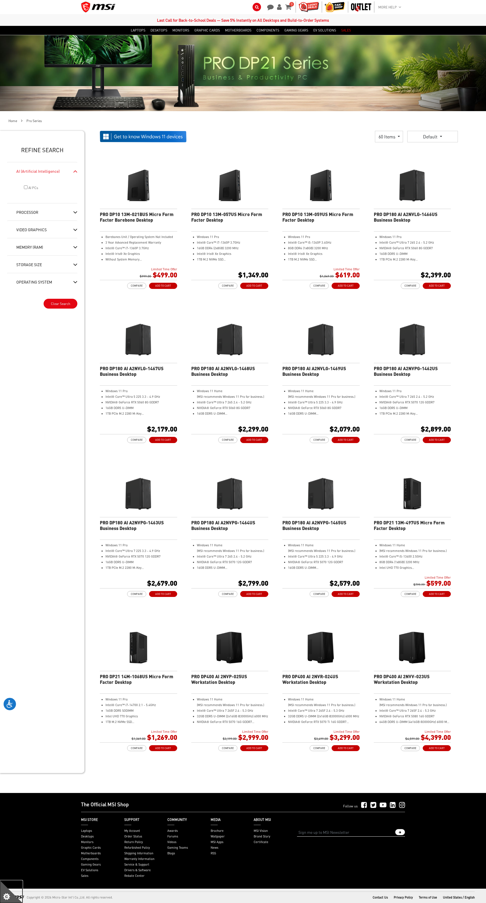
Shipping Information (138, 853)
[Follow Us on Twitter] (373, 805)
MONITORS (180, 30)
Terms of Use (428, 897)
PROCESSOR (27, 212)
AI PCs (33, 188)
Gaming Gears (91, 864)
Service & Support (136, 864)
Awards (172, 831)
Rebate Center (134, 876)
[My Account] (278, 6)
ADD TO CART (163, 285)
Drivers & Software (137, 870)
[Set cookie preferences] (11, 891)
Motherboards (91, 853)
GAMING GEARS (296, 30)
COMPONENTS (267, 30)
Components (89, 859)
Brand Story (262, 836)
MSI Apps (217, 842)
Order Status (133, 836)
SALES (346, 30)
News (214, 848)
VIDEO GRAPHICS (31, 229)
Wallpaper (218, 836)
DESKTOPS (158, 30)
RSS (213, 853)
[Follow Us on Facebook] (364, 805)
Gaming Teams (177, 848)
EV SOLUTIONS (324, 30)
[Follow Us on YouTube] (383, 805)
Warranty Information (139, 859)
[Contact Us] (268, 6)
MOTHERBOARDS (238, 30)
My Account (132, 831)
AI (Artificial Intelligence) (38, 171)
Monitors (87, 842)
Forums (172, 836)
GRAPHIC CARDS (207, 30)
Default (430, 137)
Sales (84, 876)
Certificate (261, 842)
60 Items (388, 137)
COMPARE (137, 285)
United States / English (459, 897)
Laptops (86, 831)
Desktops (87, 836)
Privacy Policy (403, 897)
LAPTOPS (138, 30)
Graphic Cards (91, 848)
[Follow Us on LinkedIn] (393, 805)
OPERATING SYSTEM (34, 281)
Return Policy (133, 842)
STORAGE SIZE (29, 264)
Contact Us (380, 897)
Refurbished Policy (137, 848)
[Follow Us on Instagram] (402, 805)
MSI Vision (261, 831)
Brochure (217, 831)
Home (12, 121)
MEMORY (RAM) (29, 247)
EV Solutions (89, 870)
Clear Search (60, 304)
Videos (171, 842)
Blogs (171, 853)
